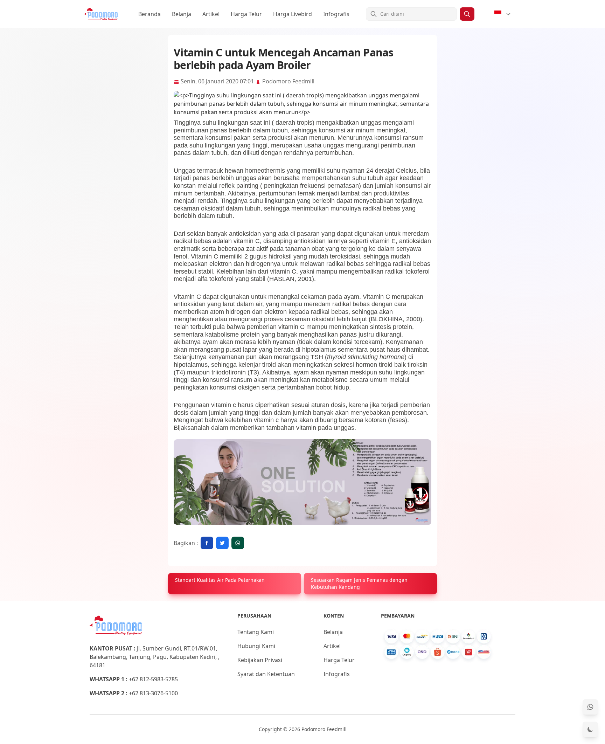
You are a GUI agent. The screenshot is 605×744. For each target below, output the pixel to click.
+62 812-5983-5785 (153, 679)
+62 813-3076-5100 (153, 693)
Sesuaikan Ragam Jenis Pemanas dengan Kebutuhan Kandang (359, 583)
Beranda (149, 14)
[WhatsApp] (590, 707)
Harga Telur (246, 14)
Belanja (181, 14)
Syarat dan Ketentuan (266, 674)
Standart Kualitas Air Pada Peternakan (220, 580)
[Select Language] (502, 14)
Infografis (336, 14)
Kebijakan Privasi (259, 660)
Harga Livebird (292, 14)
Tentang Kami (255, 632)
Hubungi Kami (256, 646)
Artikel (211, 14)
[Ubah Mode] (590, 729)
